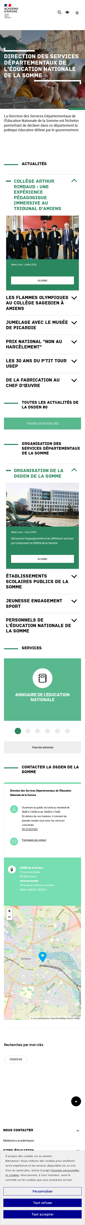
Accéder (42, 280)
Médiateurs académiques (18, 1140)
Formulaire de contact (34, 840)
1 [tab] (18, 731)
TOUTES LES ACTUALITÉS (43, 423)
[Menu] (77, 13)
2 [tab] (27, 731)
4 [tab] (47, 731)
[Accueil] (15, 11)
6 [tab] (67, 731)
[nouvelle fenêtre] (42, 689)
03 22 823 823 (30, 829)
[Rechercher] (59, 13)
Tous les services (42, 747)
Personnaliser (42, 1191)
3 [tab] (37, 731)
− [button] (9, 916)
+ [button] (9, 910)
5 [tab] (57, 731)
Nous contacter (18, 1130)
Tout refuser (42, 1202)
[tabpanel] (42, 689)
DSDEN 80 (16, 1059)
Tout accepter (42, 1214)
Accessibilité (67, 12)
